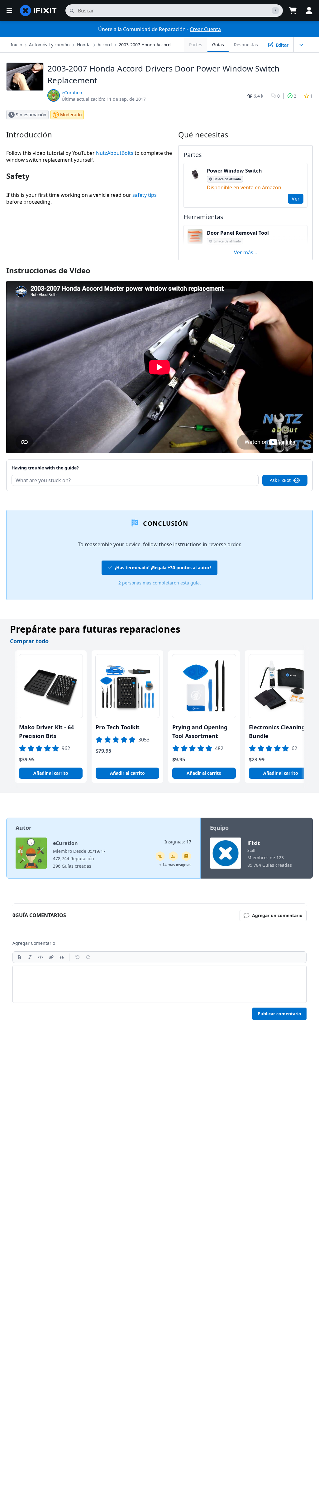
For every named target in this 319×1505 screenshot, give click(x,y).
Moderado (71, 115)
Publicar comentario (279, 1014)
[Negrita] (19, 957)
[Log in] (309, 10)
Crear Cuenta (205, 29)
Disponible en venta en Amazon (244, 187)
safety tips (144, 195)
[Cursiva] (30, 957)
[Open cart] (293, 10)
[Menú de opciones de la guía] (301, 44)
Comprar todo (29, 641)
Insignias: (177, 842)
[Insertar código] (40, 957)
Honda (84, 45)
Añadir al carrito (50, 773)
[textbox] (159, 984)
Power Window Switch (234, 170)
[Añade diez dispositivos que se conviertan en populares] (173, 856)
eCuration (72, 92)
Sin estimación (31, 115)
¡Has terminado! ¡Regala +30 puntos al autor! (163, 567)
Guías (218, 45)
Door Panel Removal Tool (238, 232)
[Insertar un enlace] (51, 957)
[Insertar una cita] (62, 957)
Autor (23, 827)
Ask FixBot (280, 480)
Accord (105, 45)
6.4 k (258, 96)
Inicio (16, 45)
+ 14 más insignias (175, 864)
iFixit (253, 843)
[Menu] (9, 10)
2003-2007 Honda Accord (145, 45)
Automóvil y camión (49, 45)
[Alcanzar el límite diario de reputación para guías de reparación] (186, 856)
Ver (296, 198)
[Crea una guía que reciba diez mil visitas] (160, 856)
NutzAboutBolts (114, 153)
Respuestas (246, 45)
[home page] (38, 10)
